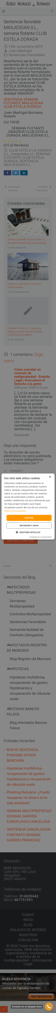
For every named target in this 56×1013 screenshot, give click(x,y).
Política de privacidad (15, 510)
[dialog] (28, 506)
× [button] (50, 477)
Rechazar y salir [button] (29, 525)
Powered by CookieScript (40, 537)
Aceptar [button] (29, 517)
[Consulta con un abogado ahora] (49, 1007)
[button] (28, 532)
